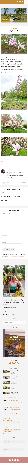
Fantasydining (6, 418)
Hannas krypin (6, 402)
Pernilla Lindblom (7, 431)
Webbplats (4, 242)
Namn (4, 228)
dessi (8, 161)
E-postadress (4, 235)
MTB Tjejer (5, 427)
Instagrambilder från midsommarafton (10, 196)
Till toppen (23, 465)
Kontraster (4, 192)
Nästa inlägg (22, 182)
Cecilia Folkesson (7, 416)
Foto (12, 28)
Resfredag (5, 433)
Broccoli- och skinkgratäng (14, 409)
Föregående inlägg (5, 183)
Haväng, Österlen (14, 382)
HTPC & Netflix (4, 200)
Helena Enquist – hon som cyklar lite (11, 422)
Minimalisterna (6, 424)
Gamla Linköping (14, 392)
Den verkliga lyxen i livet (16, 387)
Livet (15, 28)
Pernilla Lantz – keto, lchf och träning (11, 429)
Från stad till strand (7, 420)
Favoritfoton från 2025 (15, 376)
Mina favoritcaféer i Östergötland (15, 371)
